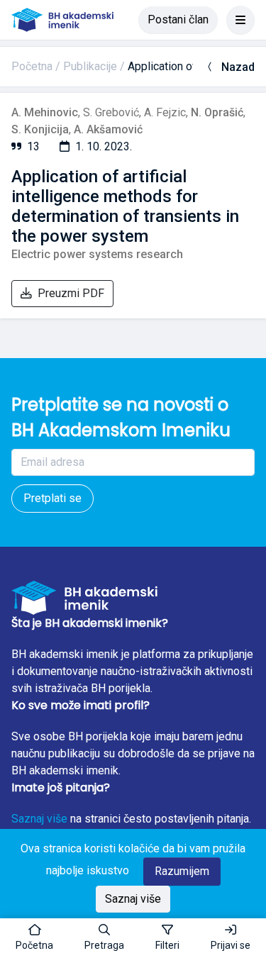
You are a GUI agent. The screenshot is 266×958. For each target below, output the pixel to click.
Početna (31, 66)
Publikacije (90, 66)
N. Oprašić (217, 112)
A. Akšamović (108, 129)
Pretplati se (52, 498)
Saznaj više (39, 818)
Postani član (178, 19)
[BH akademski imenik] (62, 20)
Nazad (238, 67)
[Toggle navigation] (240, 20)
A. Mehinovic (44, 112)
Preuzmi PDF (71, 293)
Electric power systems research (97, 254)
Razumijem (182, 871)
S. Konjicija (40, 129)
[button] (104, 938)
